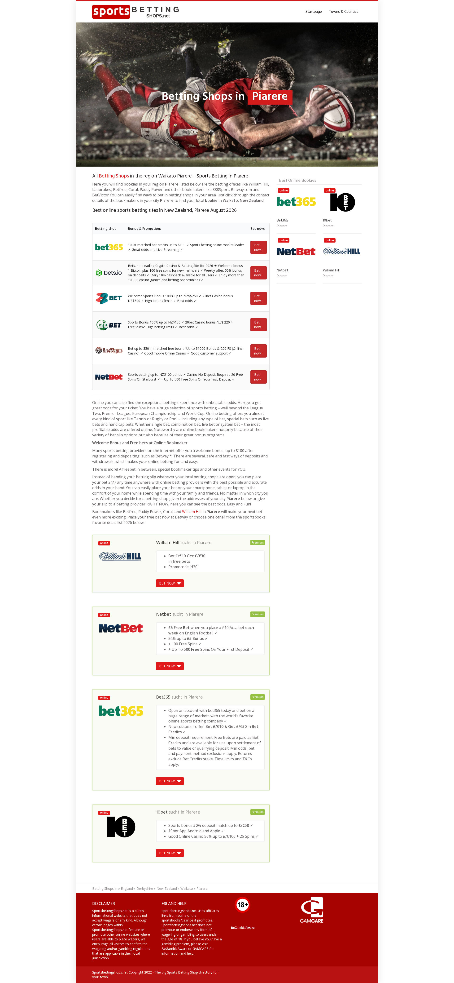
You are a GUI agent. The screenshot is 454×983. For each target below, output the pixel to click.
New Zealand (167, 888)
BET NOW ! (168, 583)
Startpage (314, 12)
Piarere (204, 543)
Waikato (186, 888)
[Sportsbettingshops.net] (137, 12)
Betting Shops (114, 176)
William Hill (191, 511)
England (127, 888)
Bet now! (258, 247)
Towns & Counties (343, 12)
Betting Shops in (104, 888)
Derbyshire (144, 888)
